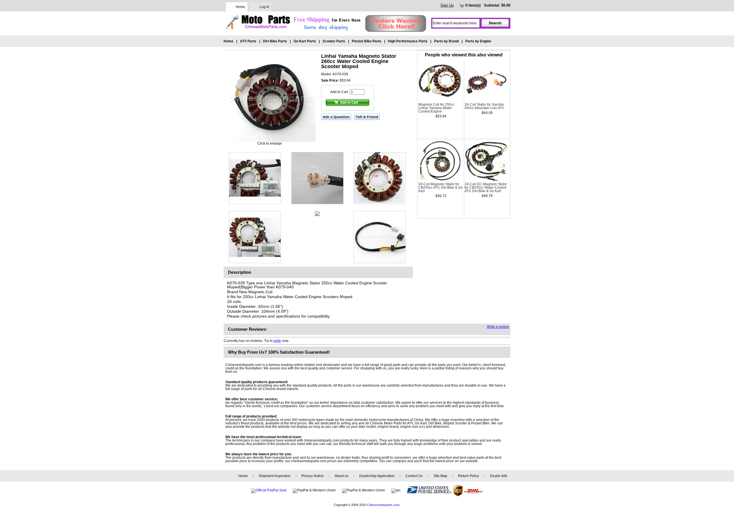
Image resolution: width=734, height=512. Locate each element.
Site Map (440, 476)
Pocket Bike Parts (366, 41)
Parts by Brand (446, 41)
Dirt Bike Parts (275, 41)
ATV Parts (248, 41)
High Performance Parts (407, 41)
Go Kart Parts (305, 41)
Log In (264, 7)
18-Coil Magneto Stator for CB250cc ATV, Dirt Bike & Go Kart (440, 187)
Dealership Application (377, 476)
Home (240, 7)
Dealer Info (498, 476)
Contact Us (414, 476)
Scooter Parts (334, 41)
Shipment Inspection (274, 476)
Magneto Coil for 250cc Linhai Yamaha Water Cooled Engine (436, 108)
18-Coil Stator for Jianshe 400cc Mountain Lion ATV (484, 106)
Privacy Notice (312, 476)
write (277, 341)
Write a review (498, 326)
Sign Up (447, 5)
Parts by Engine (478, 41)
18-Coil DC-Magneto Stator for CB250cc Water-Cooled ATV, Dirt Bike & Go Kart (485, 187)
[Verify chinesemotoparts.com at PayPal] (268, 490)
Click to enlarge (269, 143)
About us (341, 476)
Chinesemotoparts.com (383, 505)
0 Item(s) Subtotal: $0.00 (487, 5)
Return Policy (468, 476)
